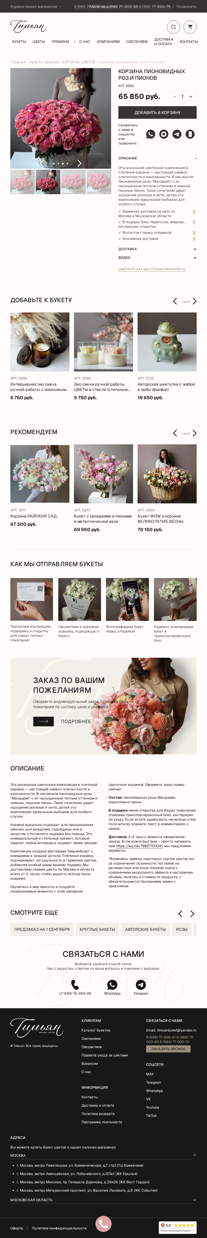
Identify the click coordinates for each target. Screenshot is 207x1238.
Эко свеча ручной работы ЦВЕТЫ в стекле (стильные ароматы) (101, 387)
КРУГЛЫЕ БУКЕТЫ (97, 929)
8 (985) (89, 6)
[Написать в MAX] (163, 134)
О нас (84, 41)
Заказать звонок (168, 1049)
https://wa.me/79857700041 (139, 846)
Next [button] (80, 163)
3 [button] (63, 163)
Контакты (189, 41)
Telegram (141, 993)
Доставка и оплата (163, 41)
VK (148, 1099)
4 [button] (67, 163)
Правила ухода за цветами (105, 1055)
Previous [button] (41, 163)
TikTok (151, 1115)
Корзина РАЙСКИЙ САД (33, 516)
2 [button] (58, 164)
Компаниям (108, 41)
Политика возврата (98, 1113)
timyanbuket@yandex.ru (176, 1030)
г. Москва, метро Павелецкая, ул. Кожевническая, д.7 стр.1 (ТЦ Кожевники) (80, 1165)
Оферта (16, 1228)
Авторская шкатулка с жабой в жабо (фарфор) (166, 387)
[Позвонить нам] (190, 134)
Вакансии (90, 1063)
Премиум (60, 41)
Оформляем (92, 1047)
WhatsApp (112, 993)
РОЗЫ (182, 929)
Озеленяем (137, 41)
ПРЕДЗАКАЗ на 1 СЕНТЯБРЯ (42, 929)
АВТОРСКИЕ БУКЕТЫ (145, 929)
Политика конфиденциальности (59, 1228)
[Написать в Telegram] (177, 134)
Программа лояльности (102, 1122)
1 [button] (54, 163)
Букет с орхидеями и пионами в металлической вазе (103, 518)
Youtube (152, 1107)
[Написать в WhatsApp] (150, 134)
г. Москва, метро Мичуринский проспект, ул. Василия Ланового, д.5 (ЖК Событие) (87, 1190)
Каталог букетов (96, 1030)
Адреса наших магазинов (33, 6)
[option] (60, 119)
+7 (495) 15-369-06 (75, 993)
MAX (149, 1074)
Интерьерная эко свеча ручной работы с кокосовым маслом (38, 387)
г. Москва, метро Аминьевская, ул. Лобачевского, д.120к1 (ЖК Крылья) (77, 1173)
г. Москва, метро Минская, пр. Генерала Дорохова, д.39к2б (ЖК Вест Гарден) (83, 1182)
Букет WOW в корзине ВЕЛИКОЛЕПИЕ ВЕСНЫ (161, 518)
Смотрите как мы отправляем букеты (151, 269)
